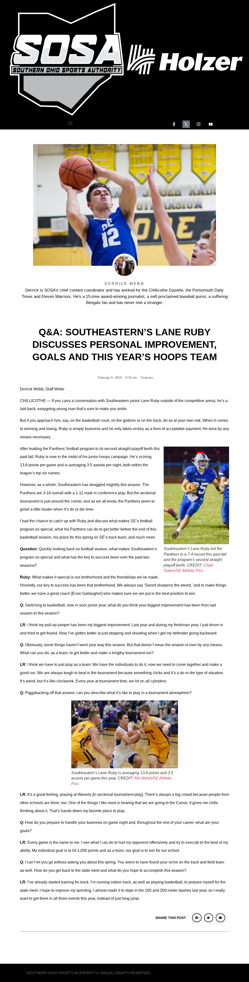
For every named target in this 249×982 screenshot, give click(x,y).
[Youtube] (211, 124)
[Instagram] (198, 124)
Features (147, 377)
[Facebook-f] (174, 124)
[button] (70, 123)
